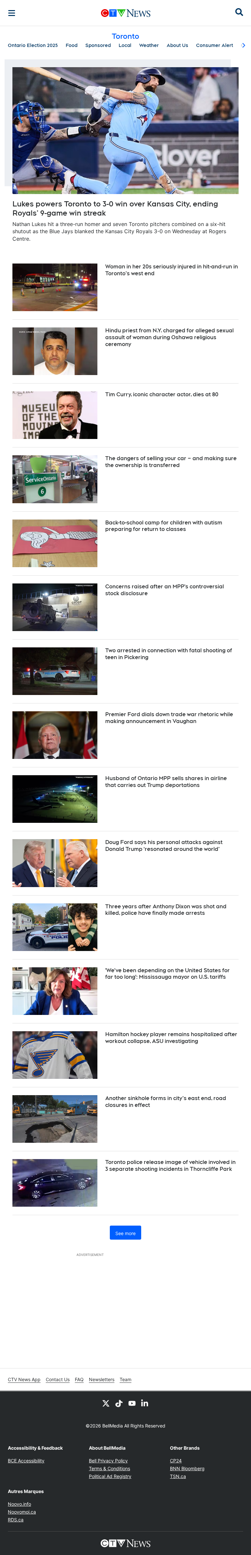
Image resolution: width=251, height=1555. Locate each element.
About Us (177, 45)
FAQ (79, 1379)
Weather (149, 45)
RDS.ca (16, 1519)
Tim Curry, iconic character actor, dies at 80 (161, 394)
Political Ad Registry (110, 1476)
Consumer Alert (214, 45)
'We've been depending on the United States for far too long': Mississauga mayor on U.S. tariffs (167, 973)
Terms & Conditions (109, 1468)
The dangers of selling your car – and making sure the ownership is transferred (171, 461)
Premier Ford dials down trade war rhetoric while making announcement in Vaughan (169, 717)
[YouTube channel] (132, 1403)
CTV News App (24, 1379)
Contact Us (58, 1379)
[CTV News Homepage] (125, 13)
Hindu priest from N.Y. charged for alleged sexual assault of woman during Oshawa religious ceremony (169, 337)
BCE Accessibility (26, 1460)
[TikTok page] (119, 1403)
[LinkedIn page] (145, 1403)
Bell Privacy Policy (108, 1460)
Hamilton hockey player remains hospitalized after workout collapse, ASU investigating (171, 1037)
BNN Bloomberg (187, 1468)
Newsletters (101, 1379)
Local (125, 45)
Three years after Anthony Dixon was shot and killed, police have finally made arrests (165, 909)
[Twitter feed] (106, 1403)
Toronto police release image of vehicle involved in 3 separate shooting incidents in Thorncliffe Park (170, 1165)
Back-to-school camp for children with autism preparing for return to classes (163, 526)
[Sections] (11, 13)
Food (71, 45)
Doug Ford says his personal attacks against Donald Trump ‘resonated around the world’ (164, 845)
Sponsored (98, 45)
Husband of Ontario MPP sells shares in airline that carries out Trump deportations (166, 781)
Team (125, 1379)
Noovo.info (19, 1504)
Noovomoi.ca (22, 1512)
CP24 (176, 1460)
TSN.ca (178, 1476)
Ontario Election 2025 (33, 45)
